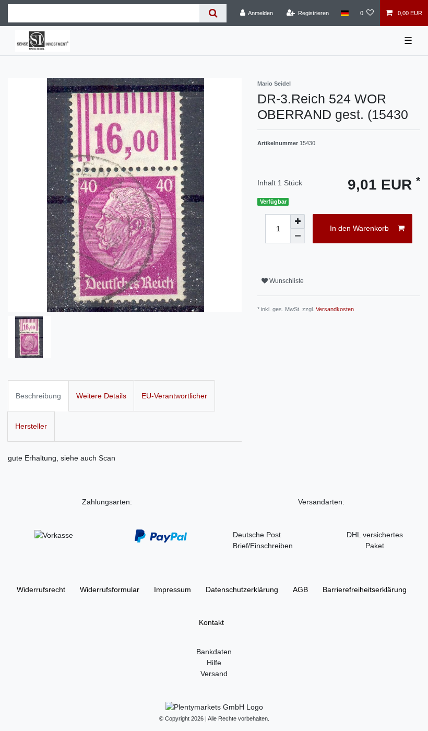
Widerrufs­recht (41, 589)
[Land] (344, 13)
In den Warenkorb (359, 228)
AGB (300, 589)
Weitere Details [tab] (101, 396)
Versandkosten (335, 309)
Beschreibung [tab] (38, 396)
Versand (214, 673)
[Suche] (212, 13)
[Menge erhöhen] (297, 221)
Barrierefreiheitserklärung (365, 589)
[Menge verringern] (297, 236)
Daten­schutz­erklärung (242, 589)
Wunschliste (286, 281)
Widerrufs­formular (109, 589)
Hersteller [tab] (31, 426)
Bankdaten (214, 651)
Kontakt (211, 622)
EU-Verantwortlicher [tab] (174, 396)
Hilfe (214, 662)
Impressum (172, 589)
